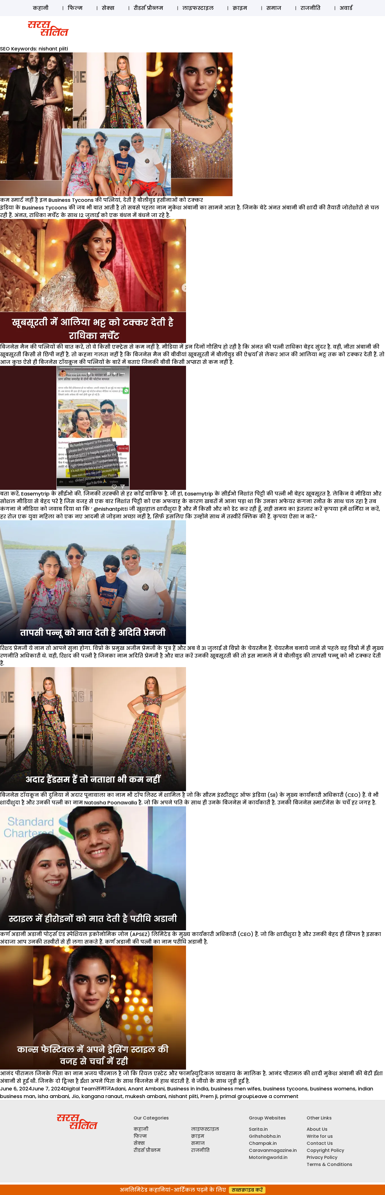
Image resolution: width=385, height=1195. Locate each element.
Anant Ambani (146, 1088)
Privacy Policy (322, 1157)
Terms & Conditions (329, 1164)
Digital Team (80, 1088)
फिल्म (75, 8)
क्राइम (240, 8)
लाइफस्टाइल (198, 8)
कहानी (40, 8)
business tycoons (285, 1088)
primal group (236, 1096)
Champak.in (263, 1143)
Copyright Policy (325, 1150)
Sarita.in (258, 1129)
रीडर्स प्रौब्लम (148, 8)
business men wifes (235, 1088)
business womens (332, 1088)
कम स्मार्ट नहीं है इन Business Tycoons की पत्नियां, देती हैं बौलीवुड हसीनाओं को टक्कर (101, 199)
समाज (273, 8)
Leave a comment (275, 1096)
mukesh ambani (145, 1096)
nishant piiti (183, 1096)
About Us (317, 1129)
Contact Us (320, 1143)
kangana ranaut (102, 1096)
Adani (118, 1088)
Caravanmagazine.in (273, 1150)
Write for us (320, 1136)
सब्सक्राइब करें (247, 1190)
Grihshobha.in (265, 1136)
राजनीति (310, 8)
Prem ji (208, 1096)
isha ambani (53, 1096)
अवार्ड (346, 8)
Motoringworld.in (268, 1157)
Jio (75, 1096)
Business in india (187, 1088)
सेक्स (108, 8)
